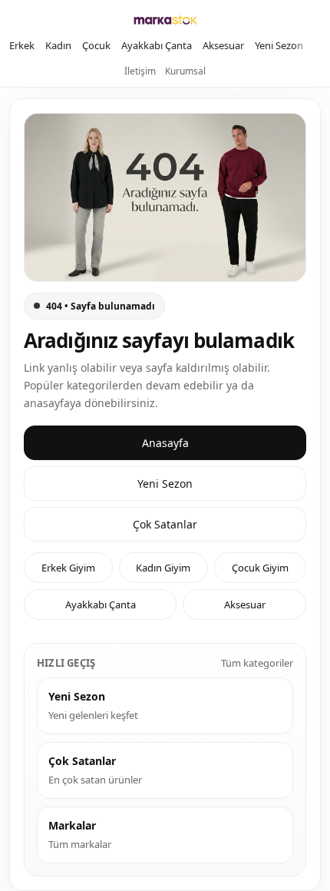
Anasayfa (165, 443)
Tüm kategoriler (257, 663)
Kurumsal (185, 71)
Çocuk (96, 45)
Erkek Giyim (68, 568)
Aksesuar (223, 45)
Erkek (22, 45)
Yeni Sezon (279, 45)
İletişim (140, 71)
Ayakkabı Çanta (156, 45)
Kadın (58, 45)
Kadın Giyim (163, 568)
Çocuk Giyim (260, 568)
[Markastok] (165, 20)
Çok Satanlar (165, 524)
